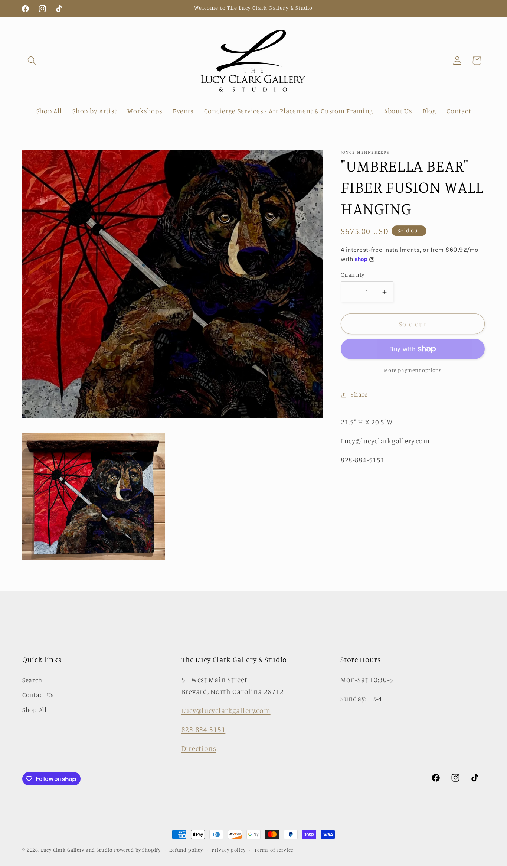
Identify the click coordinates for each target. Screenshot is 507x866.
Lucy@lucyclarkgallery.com (226, 710)
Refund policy (186, 850)
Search (32, 680)
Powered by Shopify (137, 850)
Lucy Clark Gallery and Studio (76, 850)
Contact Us (38, 695)
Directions (198, 748)
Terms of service (273, 850)
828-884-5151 (203, 729)
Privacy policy (229, 850)
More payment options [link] (412, 370)
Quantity (352, 274)
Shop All (34, 709)
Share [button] (359, 394)
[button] (32, 61)
